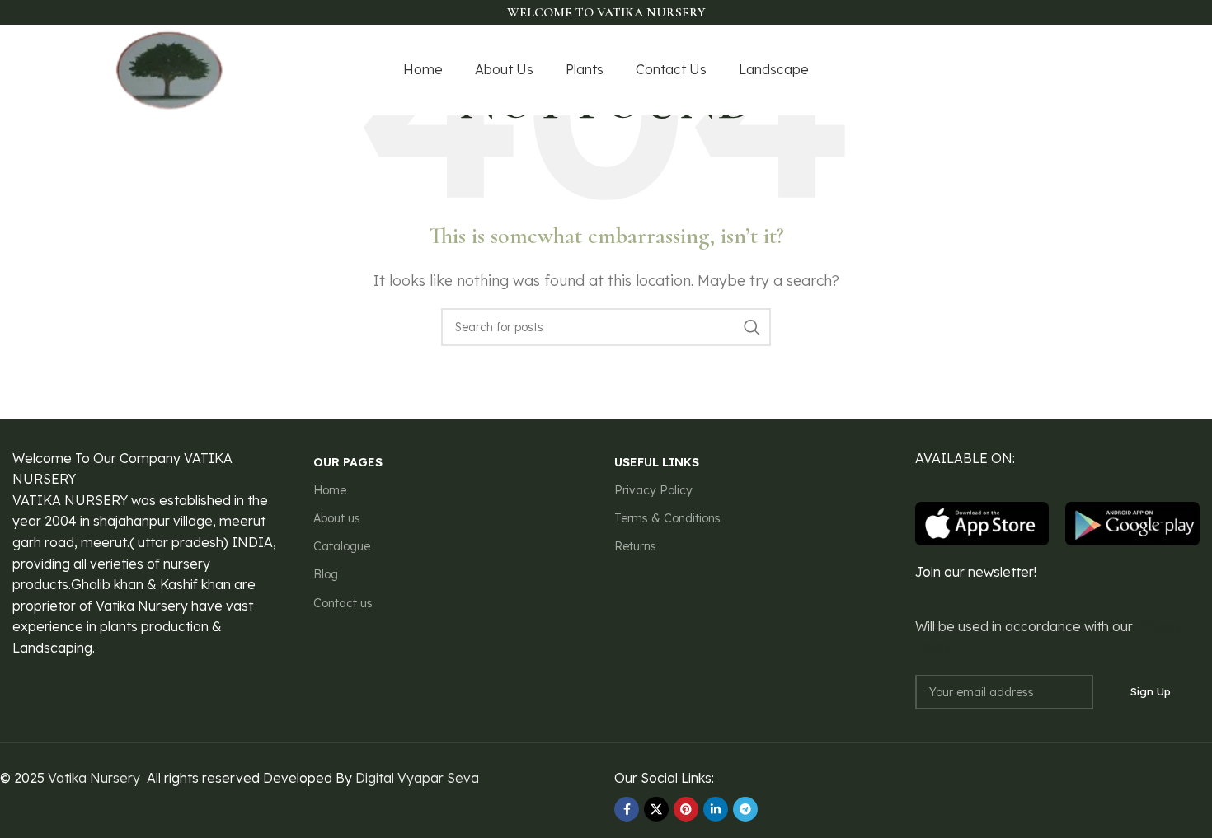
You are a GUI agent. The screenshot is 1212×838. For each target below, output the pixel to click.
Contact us (343, 603)
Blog (325, 574)
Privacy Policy (653, 490)
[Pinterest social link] (1086, 70)
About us (336, 518)
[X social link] (1022, 70)
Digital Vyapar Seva (417, 778)
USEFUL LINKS (656, 462)
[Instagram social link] (1043, 70)
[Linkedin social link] (715, 809)
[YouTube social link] (1064, 70)
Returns (635, 546)
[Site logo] (170, 68)
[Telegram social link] (745, 809)
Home (329, 490)
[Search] (752, 327)
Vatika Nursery (94, 778)
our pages (348, 462)
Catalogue (341, 546)
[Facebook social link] (1003, 70)
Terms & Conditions (667, 518)
